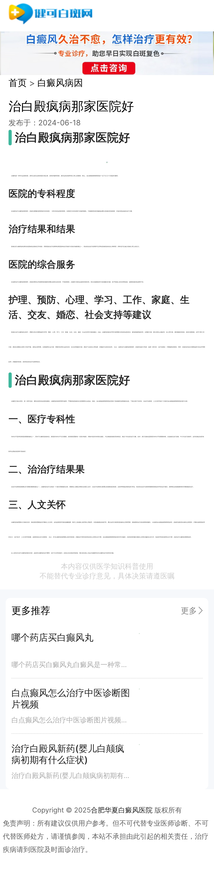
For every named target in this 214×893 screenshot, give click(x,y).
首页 (18, 82)
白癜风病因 (60, 82)
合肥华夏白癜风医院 (122, 810)
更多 (189, 610)
